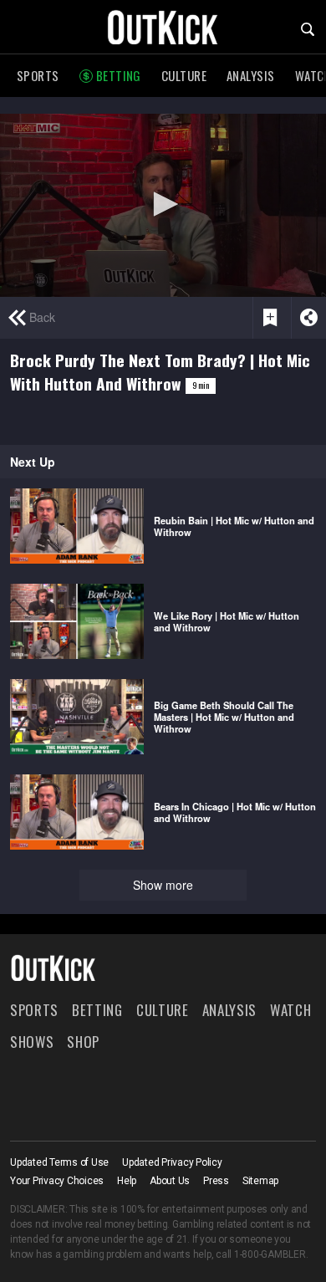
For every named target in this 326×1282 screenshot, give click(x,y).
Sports (38, 75)
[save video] (270, 318)
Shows (31, 1041)
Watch (290, 1009)
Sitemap (260, 1181)
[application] (163, 205)
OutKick (163, 26)
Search (307, 29)
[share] (308, 318)
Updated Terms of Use (59, 1162)
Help (126, 1181)
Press (216, 1181)
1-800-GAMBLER (270, 1254)
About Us (170, 1181)
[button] (163, 204)
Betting (118, 75)
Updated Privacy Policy (172, 1162)
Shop (83, 1041)
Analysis (251, 75)
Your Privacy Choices (57, 1181)
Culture (183, 75)
